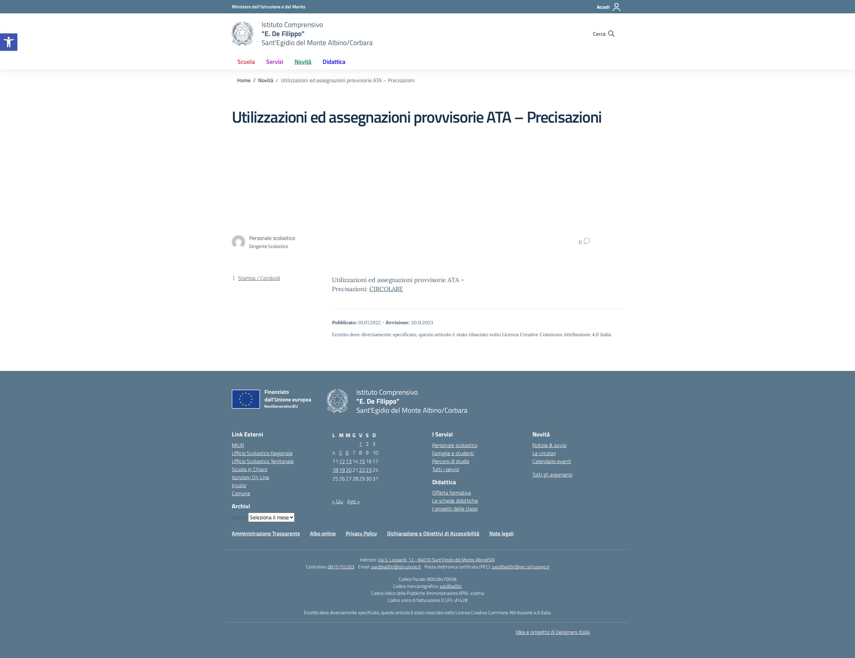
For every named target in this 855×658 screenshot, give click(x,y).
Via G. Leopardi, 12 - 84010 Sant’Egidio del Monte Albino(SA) (436, 559)
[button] (8, 42)
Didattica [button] (334, 61)
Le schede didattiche (455, 501)
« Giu (337, 501)
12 (342, 461)
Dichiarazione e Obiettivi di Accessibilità (433, 533)
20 (349, 470)
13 (349, 461)
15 (362, 461)
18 (335, 470)
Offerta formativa (451, 493)
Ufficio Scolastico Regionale (262, 453)
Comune (241, 493)
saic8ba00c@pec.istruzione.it (520, 566)
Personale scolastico (454, 445)
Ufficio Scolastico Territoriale (263, 461)
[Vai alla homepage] (242, 34)
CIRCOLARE (386, 289)
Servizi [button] (274, 61)
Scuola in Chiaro (249, 469)
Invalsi (239, 485)
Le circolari (544, 453)
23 (369, 470)
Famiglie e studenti (453, 453)
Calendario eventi (551, 461)
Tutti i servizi (445, 469)
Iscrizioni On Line (250, 477)
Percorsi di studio (450, 461)
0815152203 (341, 566)
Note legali (501, 533)
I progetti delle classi (455, 509)
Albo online (323, 533)
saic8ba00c (451, 585)
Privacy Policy (361, 533)
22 (362, 470)
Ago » (353, 501)
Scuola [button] (246, 61)
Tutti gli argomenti (552, 475)
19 (342, 470)
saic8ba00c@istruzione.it (396, 566)
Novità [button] (303, 61)
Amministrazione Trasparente (266, 533)
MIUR (238, 445)
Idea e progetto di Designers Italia (553, 632)
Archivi (239, 517)
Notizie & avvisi (549, 445)
